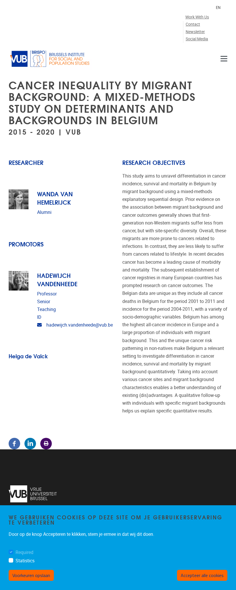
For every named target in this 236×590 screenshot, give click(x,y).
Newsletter (195, 31)
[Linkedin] (30, 443)
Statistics (25, 560)
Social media (197, 39)
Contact (193, 24)
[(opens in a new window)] (33, 493)
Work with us (197, 17)
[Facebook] (14, 443)
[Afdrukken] (46, 443)
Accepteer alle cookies (202, 575)
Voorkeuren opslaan (31, 575)
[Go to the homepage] (50, 59)
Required (24, 552)
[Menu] (223, 59)
